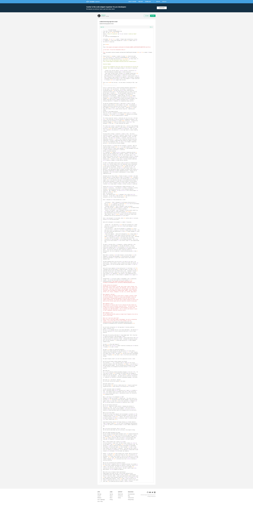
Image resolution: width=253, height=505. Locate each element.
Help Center (120, 494)
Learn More (162, 7)
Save (152, 15)
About (111, 497)
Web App (140, 1)
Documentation (131, 494)
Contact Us (120, 496)
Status (119, 497)
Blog (129, 496)
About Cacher (132, 1)
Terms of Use (131, 497)
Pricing (111, 499)
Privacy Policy (131, 499)
